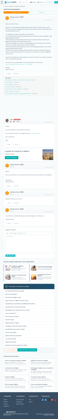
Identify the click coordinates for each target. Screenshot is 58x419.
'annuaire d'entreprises (35, 133)
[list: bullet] (19, 233)
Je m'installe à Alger (10, 86)
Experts (31, 401)
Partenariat (6, 406)
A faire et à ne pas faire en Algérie (13, 89)
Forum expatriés (20, 399)
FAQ (30, 399)
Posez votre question (10, 349)
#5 (51, 211)
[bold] (7, 233)
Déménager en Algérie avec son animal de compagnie (18, 80)
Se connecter (49, 2)
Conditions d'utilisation (48, 414)
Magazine (34, 2)
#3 (51, 167)
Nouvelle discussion (16, 12)
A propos (6, 404)
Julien (11, 119)
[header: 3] (21, 233)
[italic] (9, 233)
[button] (23, 233)
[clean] (25, 233)
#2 (51, 122)
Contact (5, 399)
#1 (51, 19)
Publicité (6, 401)
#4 (51, 194)
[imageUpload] (15, 233)
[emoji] (17, 233)
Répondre (17, 73)
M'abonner (41, 12)
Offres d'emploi (20, 404)
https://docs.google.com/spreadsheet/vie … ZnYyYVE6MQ (18, 64)
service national (9, 84)
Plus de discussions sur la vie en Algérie (27, 349)
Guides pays (19, 401)
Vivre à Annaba (8, 82)
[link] (13, 233)
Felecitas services (14, 17)
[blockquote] (11, 233)
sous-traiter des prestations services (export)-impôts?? (18, 93)
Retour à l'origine (9, 91)
